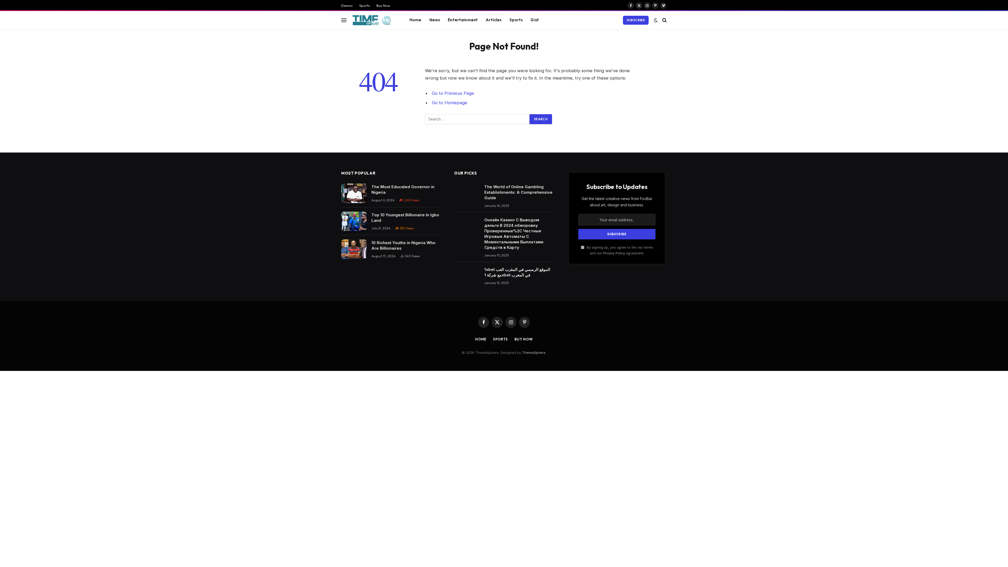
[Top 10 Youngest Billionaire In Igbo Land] (354, 221)
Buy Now (383, 5)
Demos (347, 5)
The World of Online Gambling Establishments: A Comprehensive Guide (518, 192)
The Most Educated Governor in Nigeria (402, 189)
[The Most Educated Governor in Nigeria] (354, 193)
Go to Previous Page (453, 93)
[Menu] (343, 20)
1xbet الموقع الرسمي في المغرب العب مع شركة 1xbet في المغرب (517, 272)
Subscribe (636, 20)
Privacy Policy (614, 253)
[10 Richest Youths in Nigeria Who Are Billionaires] (354, 249)
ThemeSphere (533, 352)
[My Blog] (373, 20)
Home (416, 19)
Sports (364, 5)
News (434, 19)
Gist (535, 19)
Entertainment (463, 19)
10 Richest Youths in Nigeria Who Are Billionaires (403, 245)
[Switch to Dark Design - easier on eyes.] (656, 20)
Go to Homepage (449, 102)
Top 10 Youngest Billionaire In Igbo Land (405, 217)
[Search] (664, 20)
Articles (493, 19)
